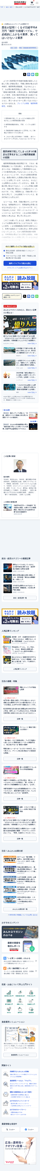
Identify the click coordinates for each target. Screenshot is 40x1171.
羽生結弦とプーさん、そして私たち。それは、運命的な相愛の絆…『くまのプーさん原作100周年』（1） (23, 649)
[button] (37, 3)
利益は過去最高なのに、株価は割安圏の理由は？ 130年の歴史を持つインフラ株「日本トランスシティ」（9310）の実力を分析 (26, 869)
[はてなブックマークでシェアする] (32, 74)
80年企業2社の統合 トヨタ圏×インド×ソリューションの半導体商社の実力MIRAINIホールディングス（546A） (26, 899)
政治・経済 (9, 7)
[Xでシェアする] (24, 74)
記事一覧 (20, 719)
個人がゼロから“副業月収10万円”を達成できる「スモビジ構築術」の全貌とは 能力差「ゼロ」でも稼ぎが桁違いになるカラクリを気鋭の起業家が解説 (24, 659)
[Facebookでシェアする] (28, 74)
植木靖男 (5, 42)
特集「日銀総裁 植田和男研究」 (28, 48)
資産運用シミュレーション (20, 1055)
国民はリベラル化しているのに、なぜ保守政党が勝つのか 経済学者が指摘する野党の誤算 (24, 567)
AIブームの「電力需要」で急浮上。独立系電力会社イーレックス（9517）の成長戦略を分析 (26, 859)
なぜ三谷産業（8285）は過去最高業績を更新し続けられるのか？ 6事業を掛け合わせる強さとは (26, 879)
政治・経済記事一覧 (20, 598)
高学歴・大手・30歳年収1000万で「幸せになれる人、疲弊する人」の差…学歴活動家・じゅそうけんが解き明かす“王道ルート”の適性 (24, 639)
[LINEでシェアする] (36, 74)
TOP (1, 7)
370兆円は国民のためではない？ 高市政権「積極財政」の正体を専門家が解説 (25, 588)
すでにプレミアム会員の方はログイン (20, 268)
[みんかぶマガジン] (20, 3)
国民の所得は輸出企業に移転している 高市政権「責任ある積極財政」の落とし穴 (24, 577)
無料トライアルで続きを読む (20, 263)
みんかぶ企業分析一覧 (20, 909)
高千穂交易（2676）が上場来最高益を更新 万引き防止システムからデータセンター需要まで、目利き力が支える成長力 (26, 889)
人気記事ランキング (20, 669)
